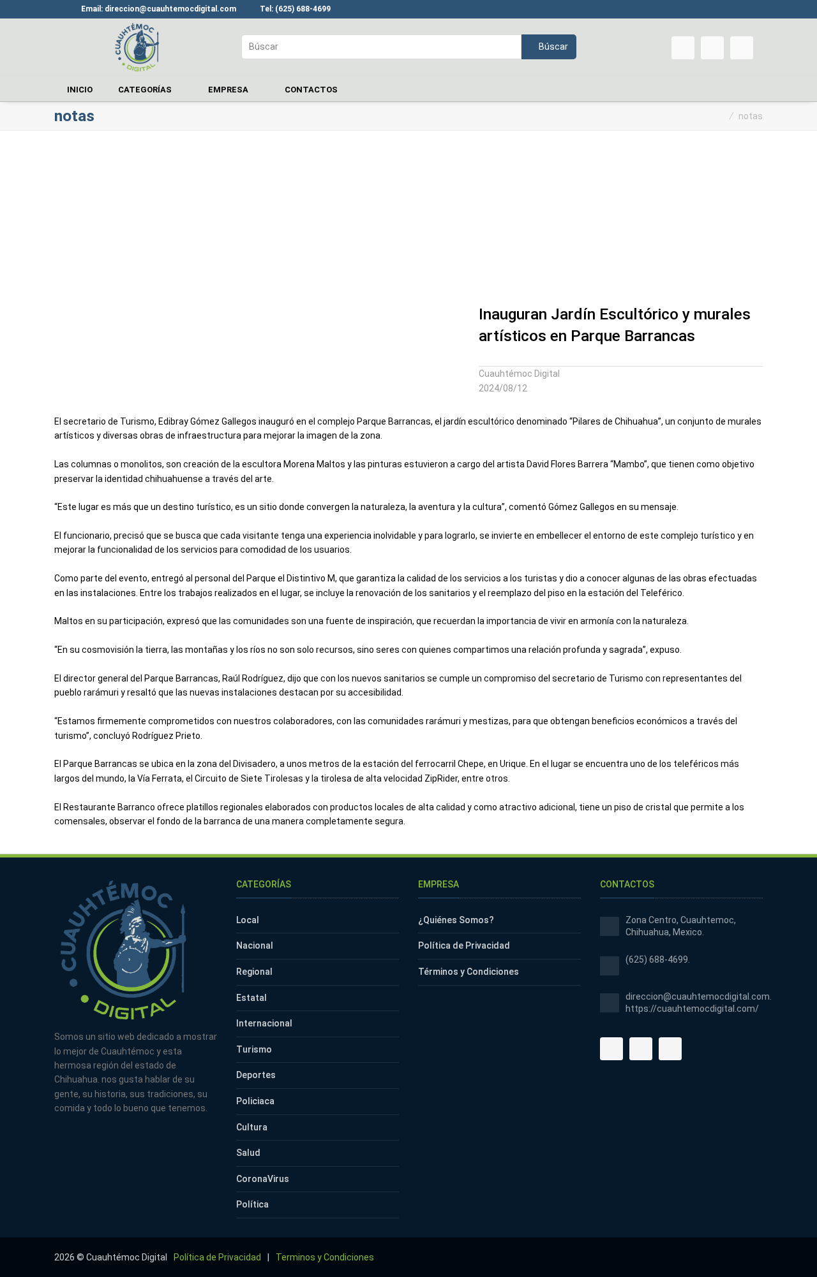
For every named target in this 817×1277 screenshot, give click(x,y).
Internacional (264, 1023)
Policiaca (255, 1101)
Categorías (146, 89)
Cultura (251, 1127)
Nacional (254, 945)
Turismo (254, 1049)
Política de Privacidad (464, 945)
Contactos (311, 89)
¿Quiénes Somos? (456, 920)
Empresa (229, 89)
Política (252, 1204)
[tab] (621, 359)
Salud (248, 1153)
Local (247, 920)
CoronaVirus (262, 1179)
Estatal (251, 998)
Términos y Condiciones (468, 972)
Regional (254, 972)
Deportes (256, 1075)
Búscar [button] (552, 46)
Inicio (80, 89)
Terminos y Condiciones (325, 1257)
